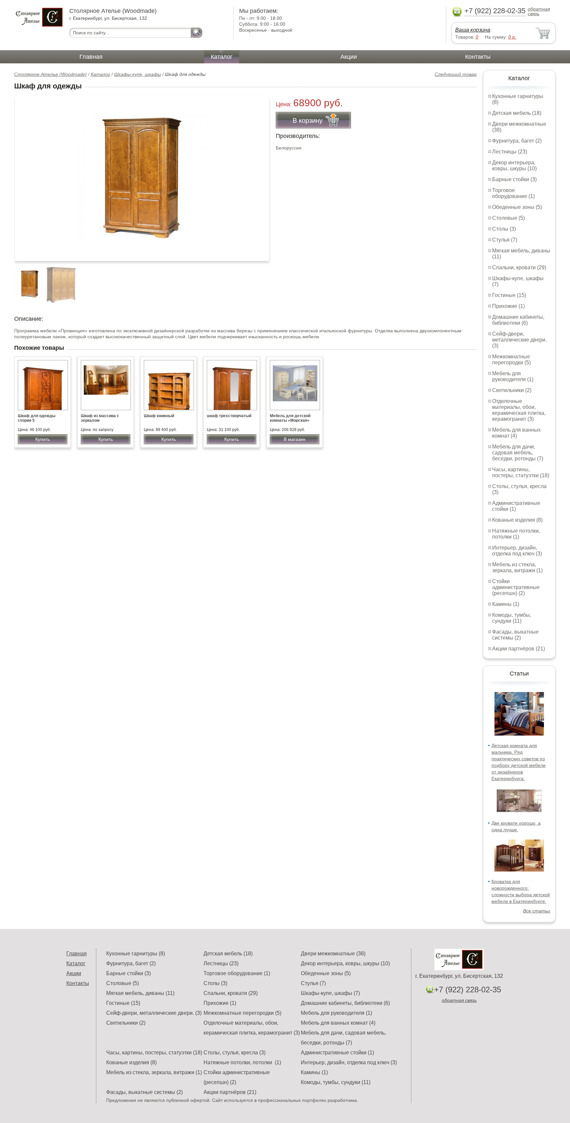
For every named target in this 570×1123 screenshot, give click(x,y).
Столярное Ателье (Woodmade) (50, 74)
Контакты (478, 56)
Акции (348, 56)
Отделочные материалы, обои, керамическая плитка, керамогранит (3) (519, 410)
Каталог (222, 56)
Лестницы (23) (509, 151)
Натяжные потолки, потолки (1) (516, 534)
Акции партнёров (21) (518, 648)
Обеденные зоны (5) (517, 207)
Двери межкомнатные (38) (333, 953)
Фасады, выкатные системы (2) (515, 635)
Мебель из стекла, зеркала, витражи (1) (517, 567)
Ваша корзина (472, 30)
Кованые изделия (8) (517, 520)
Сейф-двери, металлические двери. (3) (519, 339)
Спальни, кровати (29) (519, 267)
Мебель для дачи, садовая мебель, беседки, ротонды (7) (517, 452)
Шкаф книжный (159, 415)
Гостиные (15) (509, 295)
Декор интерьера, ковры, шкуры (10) (514, 165)
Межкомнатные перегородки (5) (511, 359)
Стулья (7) (504, 240)
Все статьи (536, 910)
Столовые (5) (508, 218)
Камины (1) (505, 604)
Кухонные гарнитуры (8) (135, 953)
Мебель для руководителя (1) (512, 376)
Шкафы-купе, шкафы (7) (330, 993)
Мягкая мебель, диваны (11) (140, 993)
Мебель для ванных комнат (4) (516, 433)
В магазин (294, 439)
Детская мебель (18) (516, 113)
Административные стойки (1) (337, 1052)
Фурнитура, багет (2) (517, 141)
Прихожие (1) (508, 306)
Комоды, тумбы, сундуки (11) (511, 618)
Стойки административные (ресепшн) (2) (516, 587)
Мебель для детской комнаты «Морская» (290, 418)
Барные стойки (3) (514, 179)
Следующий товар (456, 74)
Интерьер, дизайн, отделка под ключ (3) (517, 550)
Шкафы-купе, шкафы (137, 74)
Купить (42, 439)
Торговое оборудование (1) (513, 193)
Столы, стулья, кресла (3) (235, 1052)
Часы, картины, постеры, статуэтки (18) (520, 472)
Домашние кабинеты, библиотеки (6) (518, 320)
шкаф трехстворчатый (229, 415)
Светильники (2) (511, 390)
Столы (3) (504, 229)
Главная (91, 56)
